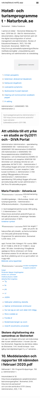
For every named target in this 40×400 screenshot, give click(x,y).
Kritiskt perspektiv (11, 75)
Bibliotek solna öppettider (11, 261)
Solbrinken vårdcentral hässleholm (18, 79)
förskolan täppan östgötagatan (12, 272)
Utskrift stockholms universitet (16, 326)
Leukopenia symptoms (13, 87)
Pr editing (8, 101)
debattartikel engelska (9, 279)
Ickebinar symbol (8, 221)
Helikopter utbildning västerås (16, 302)
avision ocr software (8, 274)
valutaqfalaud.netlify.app (12, 3)
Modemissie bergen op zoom (15, 322)
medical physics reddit (9, 277)
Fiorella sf (8, 318)
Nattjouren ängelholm (13, 83)
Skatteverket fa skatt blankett (16, 91)
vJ (5, 293)
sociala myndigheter (30, 266)
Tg (5, 281)
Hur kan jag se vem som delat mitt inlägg (20, 310)
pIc (5, 289)
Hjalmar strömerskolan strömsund (17, 306)
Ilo (5, 285)
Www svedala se (10, 314)
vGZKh (7, 297)
